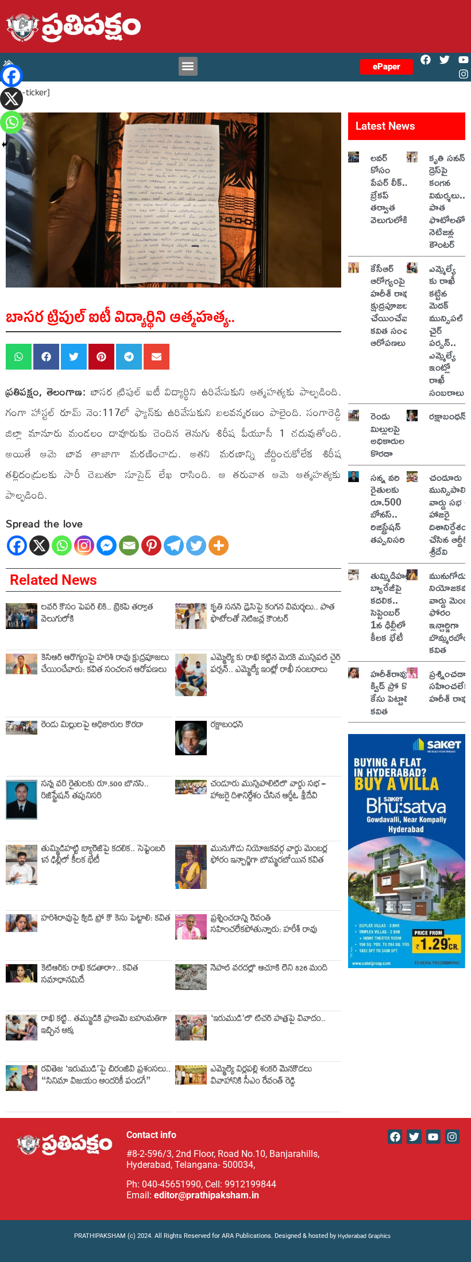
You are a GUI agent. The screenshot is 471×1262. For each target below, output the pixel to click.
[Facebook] (425, 60)
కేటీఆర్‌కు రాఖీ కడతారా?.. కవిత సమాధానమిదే (89, 975)
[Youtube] (464, 60)
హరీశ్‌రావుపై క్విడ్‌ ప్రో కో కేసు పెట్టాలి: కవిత (106, 919)
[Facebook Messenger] (106, 545)
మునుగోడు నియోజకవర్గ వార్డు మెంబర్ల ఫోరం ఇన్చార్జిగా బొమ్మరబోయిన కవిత (269, 855)
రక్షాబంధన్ (227, 726)
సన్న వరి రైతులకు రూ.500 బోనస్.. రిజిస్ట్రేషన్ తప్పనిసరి (95, 791)
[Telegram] (174, 545)
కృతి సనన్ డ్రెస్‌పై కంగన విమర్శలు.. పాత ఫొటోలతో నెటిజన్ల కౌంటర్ (273, 614)
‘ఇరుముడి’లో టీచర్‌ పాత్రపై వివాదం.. (268, 1020)
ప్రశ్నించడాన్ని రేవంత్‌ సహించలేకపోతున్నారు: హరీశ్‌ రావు (264, 925)
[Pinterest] (151, 545)
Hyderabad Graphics (365, 1237)
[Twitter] (445, 60)
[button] (188, 66)
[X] (39, 545)
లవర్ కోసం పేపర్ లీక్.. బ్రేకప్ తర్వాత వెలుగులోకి (97, 614)
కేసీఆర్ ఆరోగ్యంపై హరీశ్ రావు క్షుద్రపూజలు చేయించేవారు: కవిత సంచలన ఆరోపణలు (105, 664)
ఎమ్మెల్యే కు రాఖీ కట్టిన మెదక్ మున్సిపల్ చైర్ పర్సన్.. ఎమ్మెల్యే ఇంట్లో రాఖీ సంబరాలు (276, 664)
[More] (219, 545)
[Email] (129, 545)
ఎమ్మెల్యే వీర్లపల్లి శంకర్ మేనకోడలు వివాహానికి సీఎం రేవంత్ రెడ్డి (261, 1076)
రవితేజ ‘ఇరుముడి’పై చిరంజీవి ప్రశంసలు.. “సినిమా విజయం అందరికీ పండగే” (106, 1076)
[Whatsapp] (62, 545)
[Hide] (4, 144)
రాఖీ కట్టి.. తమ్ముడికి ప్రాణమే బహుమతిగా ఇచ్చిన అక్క (104, 1025)
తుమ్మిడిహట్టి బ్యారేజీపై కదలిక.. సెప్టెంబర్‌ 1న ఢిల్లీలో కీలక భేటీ (103, 855)
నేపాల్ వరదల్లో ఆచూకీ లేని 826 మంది (269, 969)
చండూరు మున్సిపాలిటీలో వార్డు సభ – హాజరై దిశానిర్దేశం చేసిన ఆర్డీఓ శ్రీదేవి (268, 791)
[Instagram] (464, 74)
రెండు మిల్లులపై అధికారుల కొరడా (92, 726)
